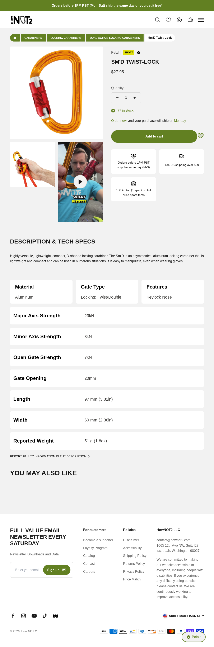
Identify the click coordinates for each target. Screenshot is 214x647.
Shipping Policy (134, 555)
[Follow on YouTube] (34, 616)
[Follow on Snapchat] (55, 616)
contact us (174, 586)
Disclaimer (131, 540)
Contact (89, 563)
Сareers (89, 571)
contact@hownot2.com (173, 540)
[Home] (14, 37)
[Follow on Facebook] (13, 616)
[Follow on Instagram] (23, 616)
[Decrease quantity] (117, 98)
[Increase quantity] (135, 98)
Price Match (132, 579)
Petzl (115, 52)
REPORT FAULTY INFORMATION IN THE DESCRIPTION (48, 456)
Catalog (89, 555)
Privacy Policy (133, 571)
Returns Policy (134, 563)
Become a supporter (98, 540)
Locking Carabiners (66, 37)
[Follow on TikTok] (45, 616)
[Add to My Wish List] (200, 136)
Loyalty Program (95, 548)
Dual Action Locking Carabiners (115, 37)
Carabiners (33, 37)
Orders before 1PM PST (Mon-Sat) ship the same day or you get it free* (107, 5)
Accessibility (132, 548)
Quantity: (117, 88)
